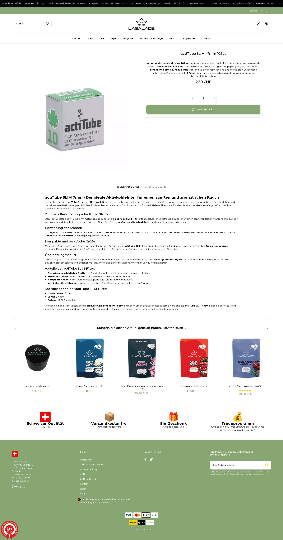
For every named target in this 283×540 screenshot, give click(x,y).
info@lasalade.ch (20, 481)
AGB (82, 474)
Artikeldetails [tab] (155, 186)
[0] (267, 23)
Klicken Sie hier (102, 502)
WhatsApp (20, 487)
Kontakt (84, 484)
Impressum (86, 459)
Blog (82, 493)
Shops (83, 488)
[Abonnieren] (266, 465)
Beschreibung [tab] (128, 186)
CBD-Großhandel (89, 479)
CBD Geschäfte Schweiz (92, 464)
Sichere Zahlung (88, 469)
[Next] (267, 328)
